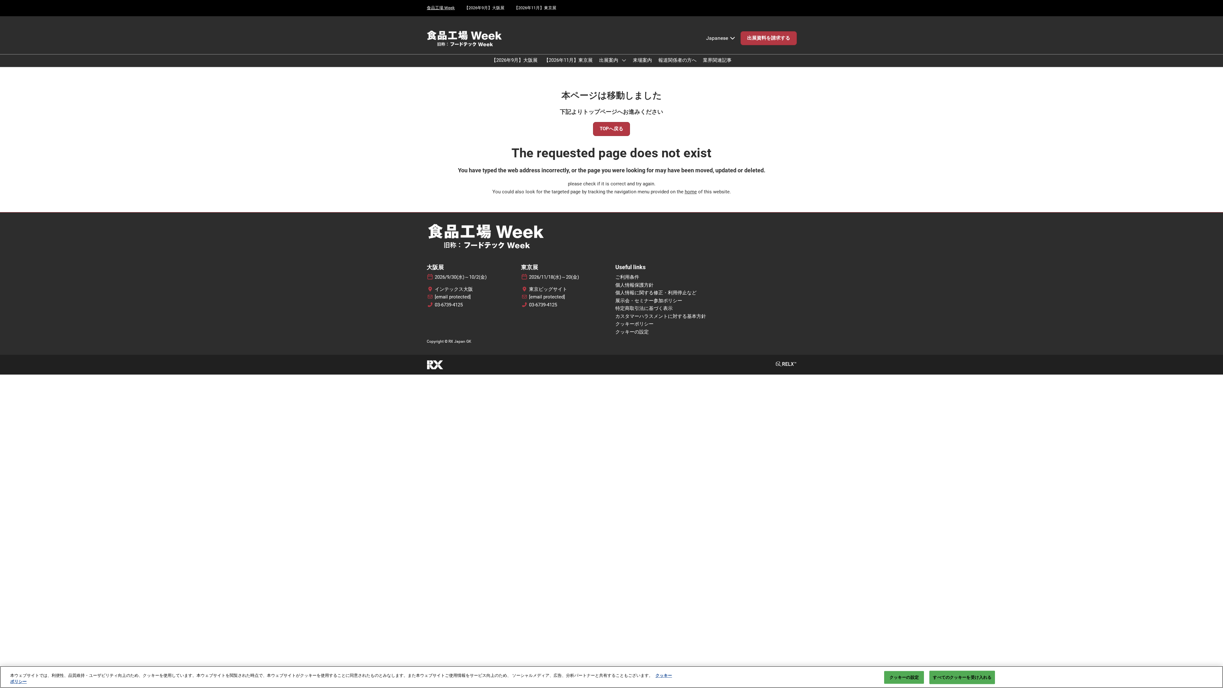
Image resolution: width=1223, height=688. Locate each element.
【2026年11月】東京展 (535, 7)
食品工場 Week (441, 7)
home (691, 192)
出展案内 (609, 60)
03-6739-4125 (449, 305)
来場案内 (642, 60)
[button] (768, 38)
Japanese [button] (717, 38)
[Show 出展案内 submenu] (624, 60)
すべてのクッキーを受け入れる (962, 677)
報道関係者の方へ (677, 60)
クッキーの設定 (904, 677)
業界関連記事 (717, 60)
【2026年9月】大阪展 (484, 7)
